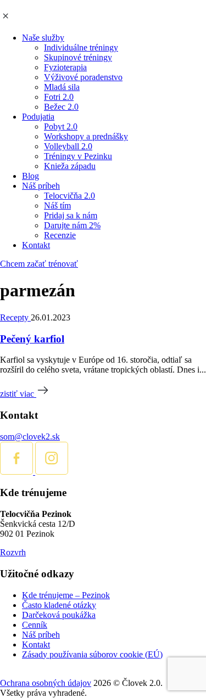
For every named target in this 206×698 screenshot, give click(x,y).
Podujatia (38, 116)
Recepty (15, 317)
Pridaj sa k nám (70, 215)
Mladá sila (62, 87)
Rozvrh (13, 552)
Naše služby (43, 37)
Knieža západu (70, 166)
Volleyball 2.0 (68, 146)
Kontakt (36, 245)
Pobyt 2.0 (60, 126)
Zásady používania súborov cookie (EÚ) (92, 654)
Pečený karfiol (32, 339)
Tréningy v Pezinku (78, 156)
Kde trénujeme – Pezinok (66, 595)
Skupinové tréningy (78, 57)
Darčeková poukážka (59, 615)
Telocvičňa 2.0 (69, 195)
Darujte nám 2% (72, 225)
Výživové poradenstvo (83, 77)
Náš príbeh (41, 185)
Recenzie (60, 235)
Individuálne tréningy (81, 47)
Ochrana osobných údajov (45, 683)
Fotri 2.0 (59, 97)
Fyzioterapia (65, 67)
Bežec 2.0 (61, 106)
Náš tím (57, 205)
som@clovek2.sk (30, 436)
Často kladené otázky (59, 605)
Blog (30, 176)
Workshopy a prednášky (86, 136)
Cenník (34, 624)
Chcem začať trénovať (39, 263)
